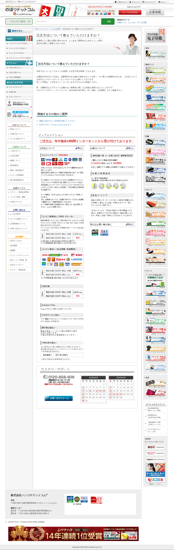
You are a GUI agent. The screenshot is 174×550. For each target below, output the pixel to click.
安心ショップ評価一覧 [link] (18, 260)
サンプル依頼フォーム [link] (18, 219)
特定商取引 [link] (14, 165)
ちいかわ (132, 22)
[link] (19, 255)
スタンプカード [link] (15, 97)
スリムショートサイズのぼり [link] (20, 58)
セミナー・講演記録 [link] (17, 270)
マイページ (136, 2)
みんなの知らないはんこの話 (154, 430)
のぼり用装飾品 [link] (15, 77)
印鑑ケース (122, 22)
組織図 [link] (12, 250)
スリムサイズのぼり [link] (16, 53)
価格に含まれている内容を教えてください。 (58, 121)
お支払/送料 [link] (14, 156)
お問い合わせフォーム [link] (18, 229)
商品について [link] (15, 129)
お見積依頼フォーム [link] (17, 224)
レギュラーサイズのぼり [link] (18, 43)
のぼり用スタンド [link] (15, 68)
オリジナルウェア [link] (15, 87)
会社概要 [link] (13, 246)
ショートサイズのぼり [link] (17, 48)
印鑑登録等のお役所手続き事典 (154, 416)
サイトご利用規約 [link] (17, 175)
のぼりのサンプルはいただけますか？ (55, 125)
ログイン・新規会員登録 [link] (19, 192)
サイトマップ (149, 2)
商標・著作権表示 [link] (17, 170)
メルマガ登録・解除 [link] (17, 197)
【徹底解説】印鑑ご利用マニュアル (154, 423)
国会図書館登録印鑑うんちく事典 (154, 409)
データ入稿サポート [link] (17, 139)
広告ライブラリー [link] (17, 265)
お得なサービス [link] (16, 202)
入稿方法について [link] (17, 134)
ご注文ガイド (122, 2)
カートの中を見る (130, 12)
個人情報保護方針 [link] (17, 180)
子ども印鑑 (142, 22)
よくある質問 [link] (15, 214)
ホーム (163, 2)
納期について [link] (15, 160)
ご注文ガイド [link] (15, 151)
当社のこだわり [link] (16, 241)
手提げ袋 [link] (12, 92)
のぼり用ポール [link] (15, 72)
